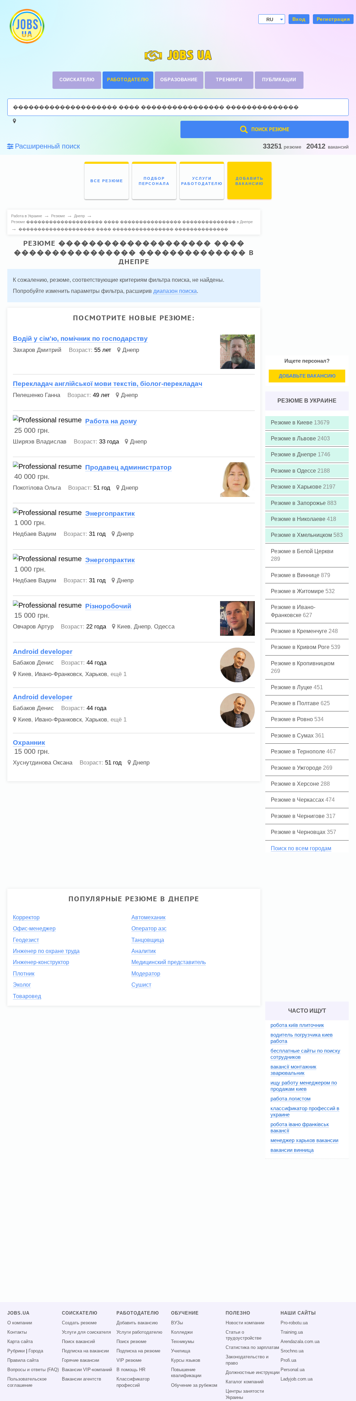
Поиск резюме (131, 1341)
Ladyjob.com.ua (297, 1379)
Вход (299, 19)
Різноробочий (108, 606)
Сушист (141, 985)
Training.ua (292, 1332)
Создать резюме (79, 1322)
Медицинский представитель (168, 962)
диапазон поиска (175, 291)
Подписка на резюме (138, 1351)
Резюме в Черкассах (298, 800)
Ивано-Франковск (58, 674)
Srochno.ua (292, 1351)
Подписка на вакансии (85, 1351)
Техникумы (182, 1341)
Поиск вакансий (78, 1341)
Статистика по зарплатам (252, 1347)
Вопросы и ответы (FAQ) (33, 1369)
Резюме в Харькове (297, 487)
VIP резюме (128, 1360)
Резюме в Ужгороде (297, 768)
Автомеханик (148, 917)
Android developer (42, 651)
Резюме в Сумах (293, 736)
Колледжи (182, 1332)
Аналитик (143, 951)
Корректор (26, 917)
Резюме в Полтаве (296, 703)
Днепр (130, 350)
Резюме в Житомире (298, 591)
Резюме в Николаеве (299, 519)
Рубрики (16, 1351)
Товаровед (27, 996)
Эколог (22, 985)
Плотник (23, 974)
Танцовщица (147, 940)
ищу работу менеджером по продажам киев (303, 1086)
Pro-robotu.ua (294, 1322)
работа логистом (290, 1099)
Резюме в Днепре (294, 454)
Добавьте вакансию (307, 376)
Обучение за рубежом (194, 1385)
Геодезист (26, 940)
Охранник (29, 742)
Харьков (96, 674)
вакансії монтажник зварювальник (293, 1070)
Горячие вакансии (80, 1360)
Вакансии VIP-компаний (87, 1369)
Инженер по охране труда (46, 951)
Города (36, 1351)
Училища (180, 1351)
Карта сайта (20, 1341)
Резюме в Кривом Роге (301, 647)
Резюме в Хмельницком (302, 535)
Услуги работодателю (139, 1332)
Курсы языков (185, 1360)
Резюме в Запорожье (299, 503)
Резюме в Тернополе (298, 751)
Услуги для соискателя (86, 1332)
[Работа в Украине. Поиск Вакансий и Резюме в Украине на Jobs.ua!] (26, 26)
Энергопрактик (110, 513)
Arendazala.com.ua (300, 1341)
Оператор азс (149, 928)
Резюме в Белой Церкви (302, 551)
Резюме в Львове (294, 438)
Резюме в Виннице (296, 575)
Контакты (17, 1332)
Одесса (164, 626)
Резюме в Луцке (292, 687)
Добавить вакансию (137, 1322)
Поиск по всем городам (301, 848)
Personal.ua (293, 1369)
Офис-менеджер (34, 928)
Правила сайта (23, 1360)
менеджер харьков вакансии (304, 1140)
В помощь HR (130, 1369)
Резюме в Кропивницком (302, 663)
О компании (19, 1322)
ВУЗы (177, 1322)
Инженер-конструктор (41, 962)
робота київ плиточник (297, 1025)
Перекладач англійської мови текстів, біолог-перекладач (107, 383)
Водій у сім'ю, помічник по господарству (80, 338)
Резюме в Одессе (294, 471)
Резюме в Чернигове (298, 816)
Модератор (145, 974)
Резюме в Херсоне (296, 784)
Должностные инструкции (253, 1372)
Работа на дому (111, 421)
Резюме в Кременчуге (300, 631)
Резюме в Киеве (292, 422)
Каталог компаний (245, 1381)
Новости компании (245, 1322)
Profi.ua (288, 1360)
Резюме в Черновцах (299, 832)
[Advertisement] (133, 835)
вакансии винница (292, 1150)
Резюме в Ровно (292, 719)
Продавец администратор (128, 467)
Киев (123, 626)
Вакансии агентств (81, 1379)
